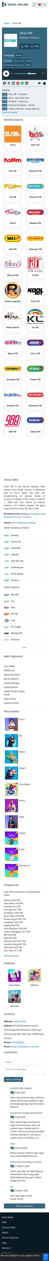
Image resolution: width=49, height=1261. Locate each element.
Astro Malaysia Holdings (24, 522)
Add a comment (13, 1079)
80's (29, 65)
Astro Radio (7, 1217)
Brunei (18, 516)
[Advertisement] (24, 15)
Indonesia (9, 516)
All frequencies (11, 955)
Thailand (26, 516)
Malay (19, 55)
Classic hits (18, 60)
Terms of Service (10, 1237)
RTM (4, 1222)
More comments (24, 1206)
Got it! (45, 1257)
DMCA (5, 1232)
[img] (44, 4)
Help (4, 1242)
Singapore (36, 513)
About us (6, 1247)
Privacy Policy (8, 1227)
